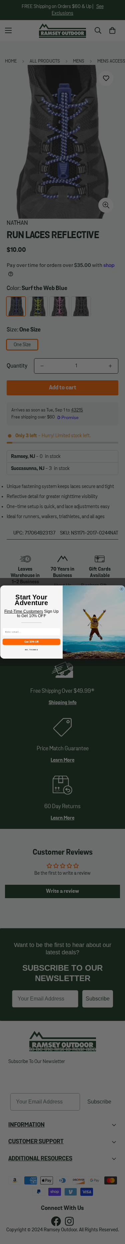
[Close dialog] (122, 589)
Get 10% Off (31, 641)
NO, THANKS (31, 650)
